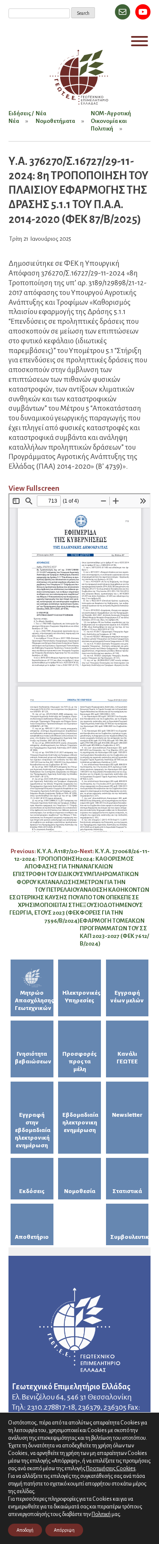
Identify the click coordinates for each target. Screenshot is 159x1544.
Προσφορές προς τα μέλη (79, 1061)
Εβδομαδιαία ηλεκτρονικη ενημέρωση (80, 1122)
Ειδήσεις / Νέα (20, 117)
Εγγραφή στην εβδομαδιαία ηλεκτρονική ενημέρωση (32, 1130)
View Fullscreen (33, 488)
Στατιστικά (127, 1191)
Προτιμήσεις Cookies (111, 1468)
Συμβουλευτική (129, 1237)
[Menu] (139, 41)
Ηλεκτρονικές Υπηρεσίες (81, 997)
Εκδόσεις (32, 1191)
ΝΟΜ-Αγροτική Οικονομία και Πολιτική (111, 121)
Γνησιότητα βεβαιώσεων (33, 1058)
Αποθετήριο (32, 1237)
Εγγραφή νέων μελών (127, 997)
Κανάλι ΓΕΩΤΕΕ (127, 1058)
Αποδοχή (25, 1530)
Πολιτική (101, 1514)
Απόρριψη (64, 1530)
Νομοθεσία (79, 1191)
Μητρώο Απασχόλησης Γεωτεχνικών (34, 1000)
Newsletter (127, 1115)
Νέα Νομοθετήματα (55, 117)
